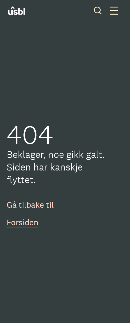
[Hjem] (21, 10)
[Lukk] (98, 11)
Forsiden (22, 222)
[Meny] (114, 11)
